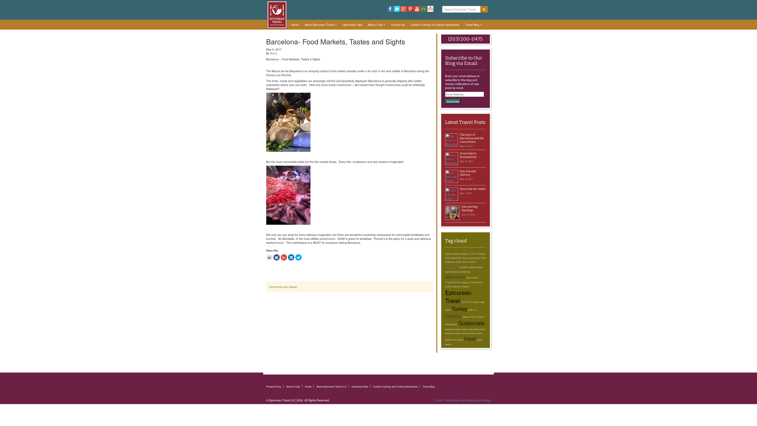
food (483, 258)
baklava (465, 316)
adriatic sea (465, 271)
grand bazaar (474, 257)
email (475, 302)
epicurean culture (453, 333)
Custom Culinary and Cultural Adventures (395, 386)
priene (479, 333)
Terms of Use (293, 386)
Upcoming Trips (352, 25)
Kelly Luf (472, 309)
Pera (464, 257)
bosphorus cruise (453, 261)
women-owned (452, 271)
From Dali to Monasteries (468, 155)
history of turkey (452, 253)
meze (464, 261)
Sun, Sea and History (468, 173)
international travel (476, 329)
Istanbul (453, 315)
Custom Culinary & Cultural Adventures (435, 25)
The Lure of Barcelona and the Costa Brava (472, 138)
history (460, 339)
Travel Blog (472, 25)
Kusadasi (449, 329)
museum (465, 282)
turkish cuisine (460, 329)
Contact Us (398, 25)
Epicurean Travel (458, 296)
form (468, 277)
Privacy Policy (273, 386)
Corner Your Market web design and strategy (463, 400)
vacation (464, 267)
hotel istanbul (451, 324)
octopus (464, 253)
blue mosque (477, 317)
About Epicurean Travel (320, 25)
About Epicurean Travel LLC (331, 386)
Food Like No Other (473, 189)
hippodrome (456, 257)
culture (473, 253)
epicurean (455, 276)
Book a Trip (375, 25)
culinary (452, 266)
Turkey (459, 308)
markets (473, 282)
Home (295, 25)
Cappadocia (452, 282)
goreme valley (475, 267)
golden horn (450, 339)
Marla (273, 53)
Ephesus (466, 302)
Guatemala (471, 323)
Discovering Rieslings (469, 208)
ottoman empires (461, 286)
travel (470, 338)
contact (474, 277)
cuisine (471, 261)
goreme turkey (469, 333)
